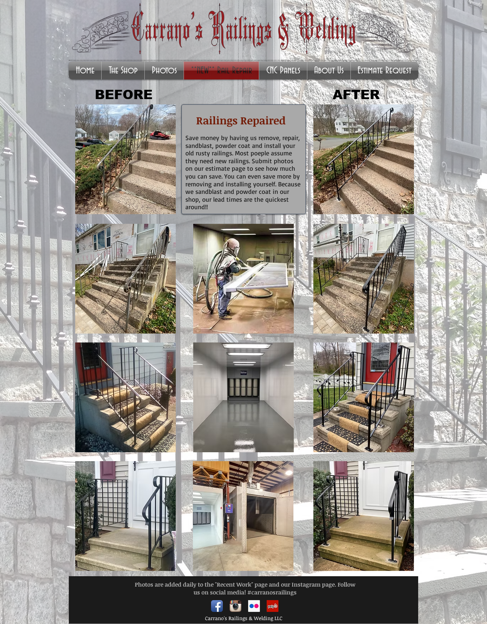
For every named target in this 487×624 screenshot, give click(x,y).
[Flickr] (254, 606)
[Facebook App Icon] (217, 606)
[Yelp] (272, 606)
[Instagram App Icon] (235, 606)
